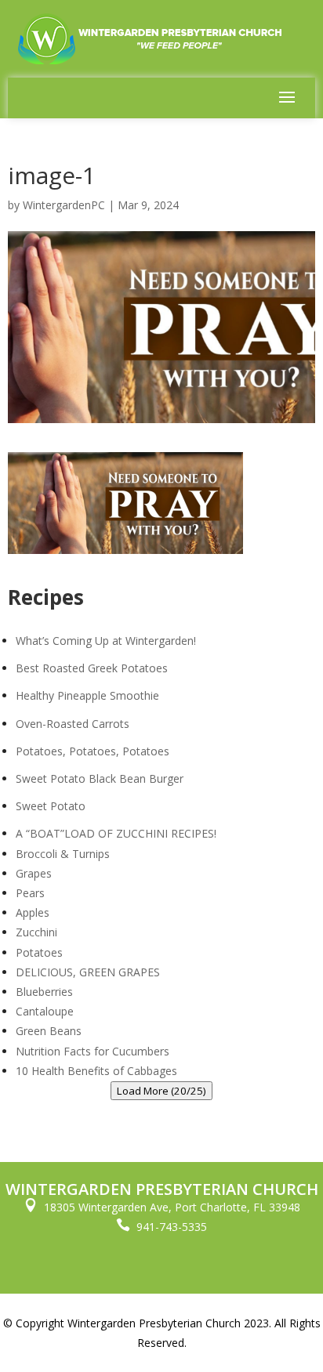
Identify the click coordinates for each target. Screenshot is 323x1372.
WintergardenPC (64, 204)
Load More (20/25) (161, 1091)
